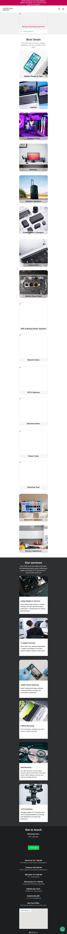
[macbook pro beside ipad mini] (33, 95)
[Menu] (63, 9)
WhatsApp (33, 848)
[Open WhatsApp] (62, 929)
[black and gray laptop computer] (33, 253)
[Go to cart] (59, 9)
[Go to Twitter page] (37, 932)
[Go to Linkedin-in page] (35, 932)
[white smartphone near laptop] (33, 64)
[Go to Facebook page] (30, 932)
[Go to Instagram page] (32, 932)
